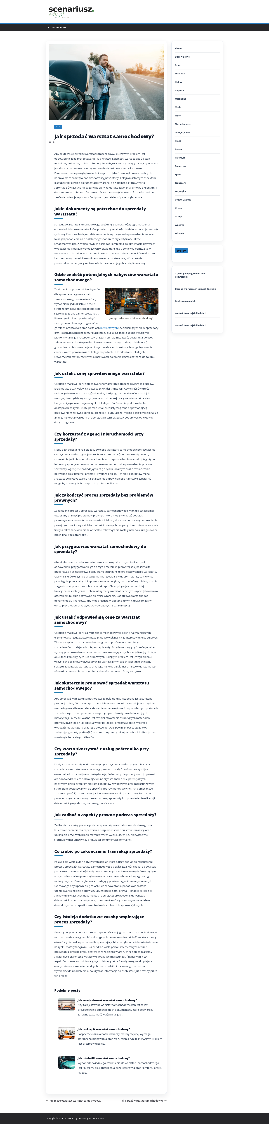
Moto (58, 127)
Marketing (180, 98)
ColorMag (83, 1118)
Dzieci (178, 65)
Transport (180, 182)
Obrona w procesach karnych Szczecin (195, 288)
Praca (178, 140)
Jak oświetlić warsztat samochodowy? (104, 1058)
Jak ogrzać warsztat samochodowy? (142, 1100)
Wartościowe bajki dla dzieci (190, 313)
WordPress (98, 1118)
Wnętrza (179, 224)
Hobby (178, 81)
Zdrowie (179, 233)
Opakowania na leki (185, 301)
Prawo (178, 149)
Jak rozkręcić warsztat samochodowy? (104, 1029)
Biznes (178, 48)
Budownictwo (182, 56)
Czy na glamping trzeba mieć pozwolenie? (190, 275)
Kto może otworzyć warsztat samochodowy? (76, 1100)
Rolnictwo (180, 166)
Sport (178, 174)
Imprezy (179, 90)
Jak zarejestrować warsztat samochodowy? (107, 1000)
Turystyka (180, 191)
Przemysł (180, 157)
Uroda (178, 208)
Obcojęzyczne (182, 132)
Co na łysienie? (57, 27)
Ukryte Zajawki (183, 199)
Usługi (178, 216)
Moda (178, 107)
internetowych (109, 328)
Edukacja (180, 73)
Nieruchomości (183, 124)
